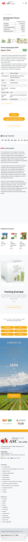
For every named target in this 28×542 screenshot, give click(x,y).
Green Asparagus (17, 319)
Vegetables (7, 330)
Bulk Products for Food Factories (10, 485)
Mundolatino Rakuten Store (14, 404)
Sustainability (5, 475)
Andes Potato (5, 513)
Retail (3, 103)
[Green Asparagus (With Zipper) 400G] (14, 25)
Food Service (4, 233)
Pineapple (4, 507)
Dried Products (20, 330)
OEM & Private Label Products (10, 483)
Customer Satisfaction (8, 473)
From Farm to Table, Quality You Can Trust (13, 469)
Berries (4, 505)
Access (4, 490)
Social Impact (5, 477)
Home (5, 319)
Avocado (4, 499)
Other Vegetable (6, 522)
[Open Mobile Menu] (26, 3)
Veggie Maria (9, 103)
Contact (4, 492)
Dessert (21, 334)
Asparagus (5, 515)
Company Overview (7, 487)
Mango (4, 501)
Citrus (3, 503)
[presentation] (4, 241)
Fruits (20, 327)
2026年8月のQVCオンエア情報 (10, 535)
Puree (7, 334)
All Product (7, 327)
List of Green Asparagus (14, 126)
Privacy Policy (14, 533)
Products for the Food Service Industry (12, 481)
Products (9, 319)
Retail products (6, 479)
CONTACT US (14, 396)
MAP (2, 456)
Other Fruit (5, 520)
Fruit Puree (5, 509)
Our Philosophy (6, 467)
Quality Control (6, 471)
